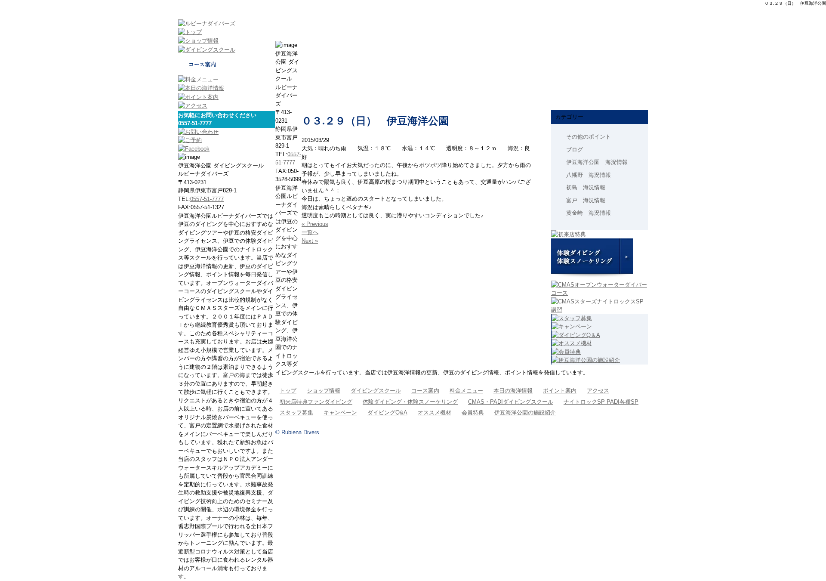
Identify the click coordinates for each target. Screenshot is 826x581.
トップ (288, 390)
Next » (310, 241)
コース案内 (425, 390)
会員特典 (473, 412)
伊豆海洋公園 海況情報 (597, 162)
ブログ (574, 149)
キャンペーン (340, 412)
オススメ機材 (434, 412)
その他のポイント (588, 136)
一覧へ (310, 232)
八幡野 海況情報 (588, 175)
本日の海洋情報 (513, 390)
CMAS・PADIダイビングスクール (510, 402)
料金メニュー (466, 390)
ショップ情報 (323, 390)
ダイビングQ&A (387, 412)
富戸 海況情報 (585, 200)
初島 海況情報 (585, 187)
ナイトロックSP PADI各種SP (601, 402)
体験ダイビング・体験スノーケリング (410, 402)
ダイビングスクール (376, 390)
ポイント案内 (559, 390)
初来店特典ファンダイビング (316, 402)
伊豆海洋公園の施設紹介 (525, 412)
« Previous (315, 224)
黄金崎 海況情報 (588, 213)
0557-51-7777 (207, 199)
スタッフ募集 (296, 412)
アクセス (598, 390)
